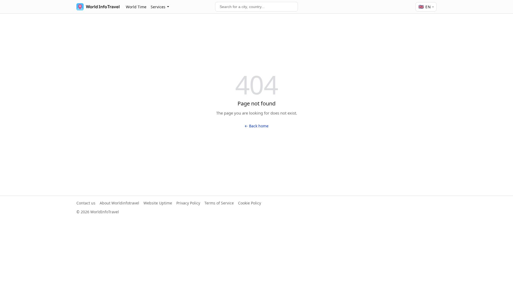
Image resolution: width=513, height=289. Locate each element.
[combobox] (256, 7)
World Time (136, 6)
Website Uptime (157, 203)
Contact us (85, 203)
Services (158, 6)
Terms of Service (219, 203)
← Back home (256, 125)
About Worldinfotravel (119, 203)
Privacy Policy (188, 203)
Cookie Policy (249, 203)
